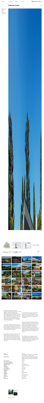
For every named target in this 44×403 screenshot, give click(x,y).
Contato (16, 1)
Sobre (3, 11)
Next (33, 205)
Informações (10, 1)
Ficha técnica (4, 12)
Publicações (4, 13)
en (23, 1)
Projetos (3, 1)
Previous (16, 205)
